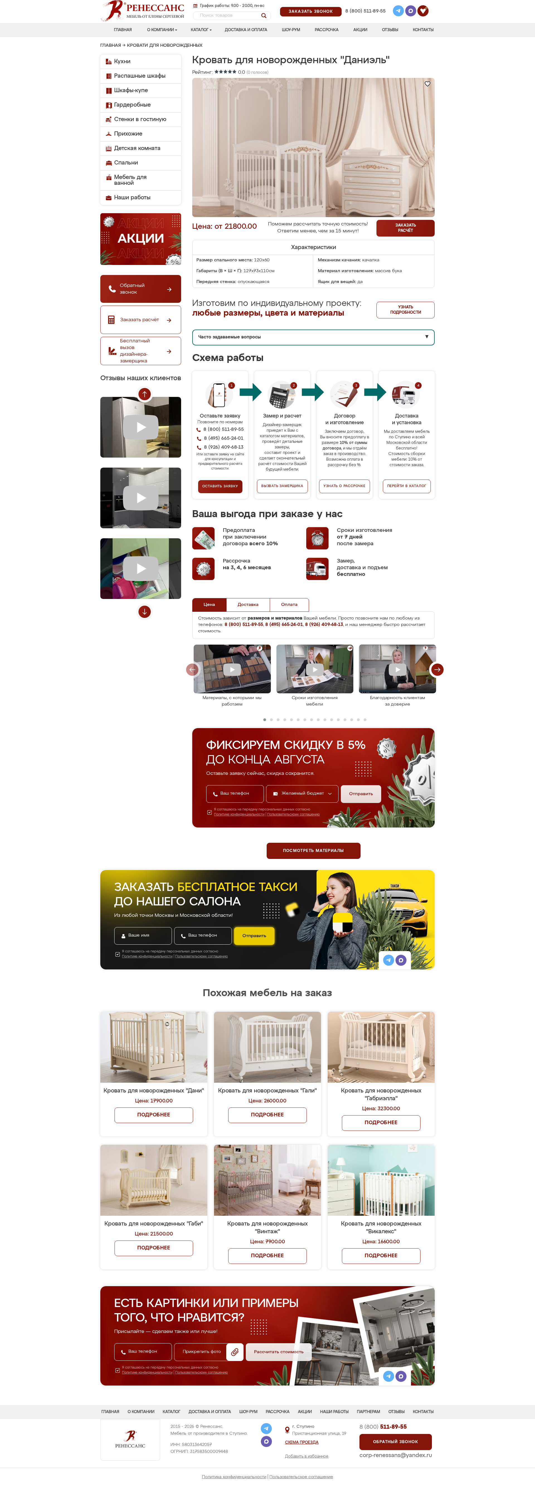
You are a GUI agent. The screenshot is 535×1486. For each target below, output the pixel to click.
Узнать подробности (405, 310)
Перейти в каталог (407, 486)
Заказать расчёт (405, 228)
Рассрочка (327, 30)
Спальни (126, 163)
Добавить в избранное (307, 1456)
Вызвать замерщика (282, 486)
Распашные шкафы (140, 76)
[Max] (410, 11)
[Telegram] (398, 11)
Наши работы (132, 197)
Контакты (423, 30)
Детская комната (137, 148)
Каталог (199, 30)
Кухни (122, 61)
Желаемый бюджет (303, 793)
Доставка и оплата (246, 30)
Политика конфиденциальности (234, 1477)
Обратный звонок (395, 1442)
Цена (209, 605)
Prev (144, 394)
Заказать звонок (311, 12)
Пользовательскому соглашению (293, 814)
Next (144, 611)
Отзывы (390, 30)
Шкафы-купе (131, 90)
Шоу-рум (291, 30)
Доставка (248, 605)
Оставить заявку (220, 486)
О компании (160, 30)
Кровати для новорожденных (165, 45)
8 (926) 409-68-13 (365, 18)
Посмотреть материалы (313, 851)
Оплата (289, 605)
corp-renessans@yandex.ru (395, 1455)
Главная (123, 30)
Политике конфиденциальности (239, 814)
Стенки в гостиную (140, 119)
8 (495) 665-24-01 (365, 4)
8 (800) (383, 1427)
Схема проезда (301, 1443)
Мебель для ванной (130, 180)
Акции (360, 30)
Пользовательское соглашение (301, 1477)
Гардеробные (132, 105)
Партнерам (368, 1412)
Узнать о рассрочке (344, 486)
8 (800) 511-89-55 (365, 11)
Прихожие (128, 134)
